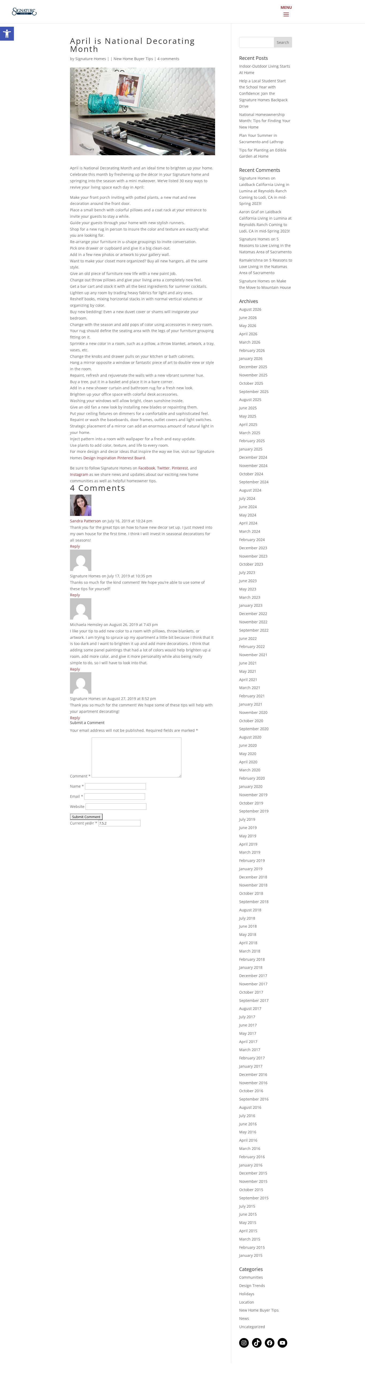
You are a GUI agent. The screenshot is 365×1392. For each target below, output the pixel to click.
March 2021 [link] (249, 687)
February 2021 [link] (252, 695)
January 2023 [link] (250, 605)
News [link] (244, 1318)
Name (77, 786)
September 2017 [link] (254, 1000)
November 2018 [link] (253, 885)
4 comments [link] (168, 58)
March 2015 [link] (249, 1239)
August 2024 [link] (250, 490)
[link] (7, 34)
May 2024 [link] (247, 515)
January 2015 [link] (250, 1255)
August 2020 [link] (250, 737)
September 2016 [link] (254, 1099)
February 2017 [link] (252, 1057)
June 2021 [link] (248, 663)
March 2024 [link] (249, 531)
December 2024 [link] (253, 457)
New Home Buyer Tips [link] (133, 58)
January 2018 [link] (250, 967)
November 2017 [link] (253, 983)
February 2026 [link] (252, 350)
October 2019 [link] (251, 803)
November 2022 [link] (253, 621)
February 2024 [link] (252, 539)
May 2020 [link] (247, 753)
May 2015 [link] (247, 1222)
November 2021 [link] (253, 654)
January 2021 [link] (250, 704)
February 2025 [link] (252, 440)
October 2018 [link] (251, 893)
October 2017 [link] (251, 992)
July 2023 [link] (247, 572)
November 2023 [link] (253, 556)
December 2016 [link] (253, 1074)
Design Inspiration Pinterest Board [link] (114, 457)
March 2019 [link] (249, 852)
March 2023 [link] (249, 597)
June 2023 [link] (248, 580)
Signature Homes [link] (90, 58)
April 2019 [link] (248, 844)
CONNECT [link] (291, 11)
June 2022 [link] (248, 638)
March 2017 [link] (249, 1049)
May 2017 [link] (247, 1033)
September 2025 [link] (254, 391)
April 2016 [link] (248, 1140)
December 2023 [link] (253, 547)
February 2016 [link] (252, 1156)
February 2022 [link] (252, 646)
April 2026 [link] (248, 333)
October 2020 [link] (251, 720)
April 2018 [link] (248, 942)
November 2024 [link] (253, 465)
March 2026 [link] (249, 342)
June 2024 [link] (248, 506)
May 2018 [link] (247, 934)
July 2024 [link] (247, 498)
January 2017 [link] (250, 1066)
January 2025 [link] (250, 449)
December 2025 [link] (253, 366)
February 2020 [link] (252, 778)
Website (77, 806)
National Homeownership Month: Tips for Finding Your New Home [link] (264, 121)
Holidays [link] (246, 1293)
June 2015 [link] (248, 1214)
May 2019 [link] (247, 835)
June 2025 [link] (248, 407)
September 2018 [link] (254, 901)
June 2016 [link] (248, 1123)
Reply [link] (75, 546)
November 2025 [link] (253, 375)
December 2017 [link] (253, 975)
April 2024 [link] (248, 523)
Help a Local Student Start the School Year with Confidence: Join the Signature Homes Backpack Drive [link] (263, 93)
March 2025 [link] (249, 432)
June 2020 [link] (248, 745)
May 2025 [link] (247, 416)
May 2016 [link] (247, 1131)
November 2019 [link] (253, 794)
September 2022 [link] (254, 630)
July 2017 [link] (247, 1016)
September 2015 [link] (254, 1197)
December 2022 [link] (253, 613)
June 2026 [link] (248, 317)
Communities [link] (251, 1277)
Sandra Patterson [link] (85, 520)
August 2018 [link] (250, 909)
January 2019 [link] (250, 868)
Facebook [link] (146, 468)
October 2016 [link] (251, 1090)
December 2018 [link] (253, 877)
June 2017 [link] (248, 1025)
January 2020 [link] (250, 786)
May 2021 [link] (247, 671)
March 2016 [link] (249, 1148)
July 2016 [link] (247, 1115)
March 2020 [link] (249, 769)
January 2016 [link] (250, 1165)
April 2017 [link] (248, 1041)
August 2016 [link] (250, 1107)
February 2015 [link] (252, 1247)
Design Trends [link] (252, 1285)
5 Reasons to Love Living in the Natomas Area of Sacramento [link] (265, 245)
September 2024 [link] (254, 481)
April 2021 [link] (248, 679)
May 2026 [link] (247, 325)
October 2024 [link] (251, 473)
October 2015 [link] (251, 1189)
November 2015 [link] (253, 1181)
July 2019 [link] (247, 819)
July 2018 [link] (247, 918)
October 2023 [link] (251, 564)
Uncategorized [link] (252, 1326)
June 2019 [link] (248, 827)
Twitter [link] (163, 468)
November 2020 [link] (253, 712)
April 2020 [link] (248, 761)
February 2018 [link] (252, 959)
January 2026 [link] (250, 358)
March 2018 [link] (249, 951)
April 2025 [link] (248, 424)
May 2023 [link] (247, 589)
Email (76, 796)
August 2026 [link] (250, 309)
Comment (80, 776)
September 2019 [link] (254, 811)
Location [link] (246, 1302)
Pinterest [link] (180, 468)
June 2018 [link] (248, 926)
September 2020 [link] (254, 728)
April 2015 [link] (248, 1230)
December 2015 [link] (253, 1173)
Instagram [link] (79, 474)
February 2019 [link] (252, 860)
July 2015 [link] (247, 1206)
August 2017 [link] (250, 1008)
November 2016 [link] (253, 1082)
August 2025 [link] (250, 399)
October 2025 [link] (251, 383)
